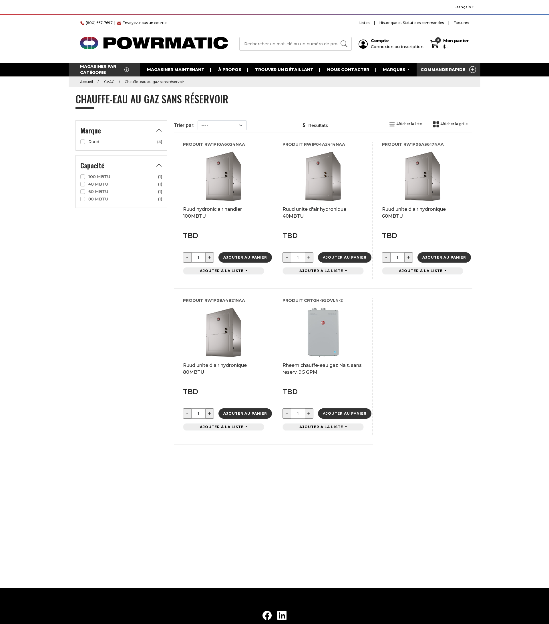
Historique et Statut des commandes (411, 23)
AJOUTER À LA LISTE (222, 271)
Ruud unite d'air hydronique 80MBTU (215, 369)
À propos (229, 69)
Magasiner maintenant (175, 69)
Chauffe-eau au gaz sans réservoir (154, 82)
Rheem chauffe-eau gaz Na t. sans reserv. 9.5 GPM (322, 369)
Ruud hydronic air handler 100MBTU (212, 212)
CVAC (108, 82)
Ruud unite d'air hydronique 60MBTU (414, 212)
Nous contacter (348, 69)
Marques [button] (394, 69)
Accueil (86, 82)
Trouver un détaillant (284, 69)
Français (463, 7)
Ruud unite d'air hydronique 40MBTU (314, 212)
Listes (364, 23)
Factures (461, 23)
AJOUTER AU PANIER (245, 257)
